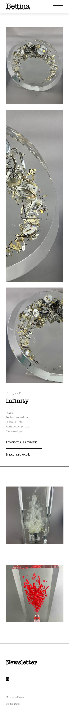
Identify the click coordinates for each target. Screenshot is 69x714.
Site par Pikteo (13, 704)
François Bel (14, 393)
